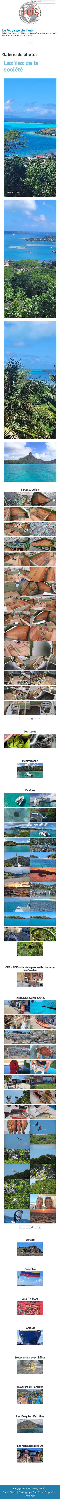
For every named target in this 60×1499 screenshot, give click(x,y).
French (38, 2)
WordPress (30, 1495)
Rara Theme (38, 1492)
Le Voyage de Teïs (17, 30)
